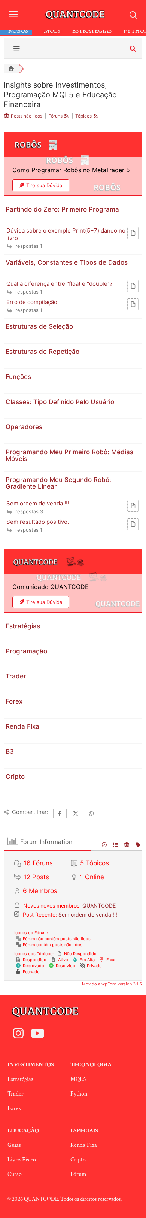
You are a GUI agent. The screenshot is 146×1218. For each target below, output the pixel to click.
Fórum (78, 1174)
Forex (14, 701)
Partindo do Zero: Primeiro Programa (62, 209)
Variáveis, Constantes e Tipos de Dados (67, 262)
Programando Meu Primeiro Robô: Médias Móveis (69, 455)
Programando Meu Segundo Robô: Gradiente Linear (58, 483)
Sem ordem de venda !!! (37, 503)
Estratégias (23, 626)
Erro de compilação (31, 302)
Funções (18, 376)
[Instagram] (18, 1033)
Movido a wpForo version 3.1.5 (111, 984)
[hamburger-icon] (13, 15)
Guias (14, 1145)
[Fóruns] (11, 69)
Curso (14, 1174)
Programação (26, 651)
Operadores (24, 427)
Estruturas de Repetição (42, 351)
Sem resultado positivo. (37, 521)
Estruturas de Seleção (39, 326)
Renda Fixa (22, 726)
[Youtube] (37, 1033)
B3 (10, 751)
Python (78, 1094)
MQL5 (78, 1079)
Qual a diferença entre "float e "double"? (59, 283)
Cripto (15, 776)
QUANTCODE (99, 905)
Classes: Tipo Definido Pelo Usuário (60, 402)
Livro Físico (21, 1160)
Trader (16, 676)
